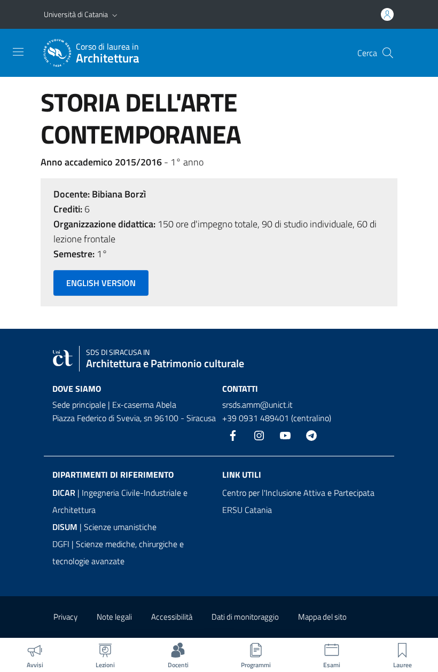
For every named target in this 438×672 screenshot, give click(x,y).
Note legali (114, 617)
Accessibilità (171, 617)
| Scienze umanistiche (104, 526)
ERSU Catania (247, 509)
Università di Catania (76, 14)
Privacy (65, 617)
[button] (115, 14)
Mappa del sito (322, 617)
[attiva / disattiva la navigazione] (18, 51)
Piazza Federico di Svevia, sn (102, 418)
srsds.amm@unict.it (257, 404)
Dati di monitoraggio (245, 617)
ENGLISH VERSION (101, 282)
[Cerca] (387, 52)
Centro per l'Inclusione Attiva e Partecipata (298, 492)
